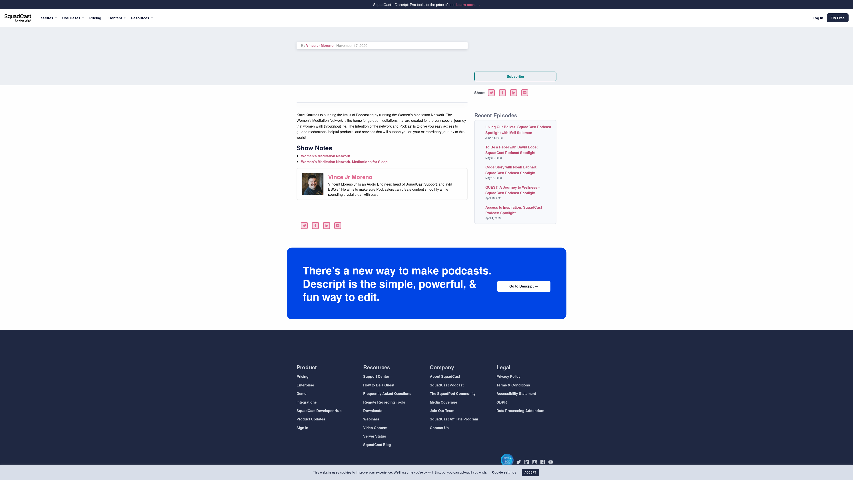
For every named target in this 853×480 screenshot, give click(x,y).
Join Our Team (442, 410)
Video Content (375, 427)
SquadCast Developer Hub (319, 410)
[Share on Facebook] (502, 92)
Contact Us (439, 427)
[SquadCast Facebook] (544, 462)
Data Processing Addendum (520, 410)
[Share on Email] (524, 92)
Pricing (95, 17)
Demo (302, 393)
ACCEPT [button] (530, 472)
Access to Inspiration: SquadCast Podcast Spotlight (513, 210)
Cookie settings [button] (504, 472)
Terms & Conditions (513, 385)
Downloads (372, 410)
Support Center (376, 376)
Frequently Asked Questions (387, 393)
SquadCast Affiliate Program (454, 419)
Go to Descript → (523, 286)
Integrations (307, 402)
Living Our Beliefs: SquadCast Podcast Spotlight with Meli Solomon (518, 129)
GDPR (501, 402)
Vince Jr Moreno (320, 45)
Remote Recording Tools (384, 402)
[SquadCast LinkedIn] (528, 462)
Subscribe (515, 76)
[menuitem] (47, 18)
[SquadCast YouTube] (552, 462)
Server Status (374, 436)
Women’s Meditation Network (325, 155)
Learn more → (468, 4)
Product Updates (311, 419)
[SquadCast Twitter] (520, 462)
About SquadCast (445, 376)
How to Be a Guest (378, 385)
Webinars (371, 419)
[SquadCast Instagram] (536, 462)
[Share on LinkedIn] (513, 92)
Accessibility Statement (516, 393)
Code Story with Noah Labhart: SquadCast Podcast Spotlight (511, 169)
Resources (140, 17)
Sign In (302, 427)
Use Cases (71, 17)
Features (45, 17)
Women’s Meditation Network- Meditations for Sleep (344, 161)
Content (115, 17)
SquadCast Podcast (447, 385)
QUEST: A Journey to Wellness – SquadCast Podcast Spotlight (512, 190)
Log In (818, 17)
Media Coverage (443, 402)
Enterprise (305, 385)
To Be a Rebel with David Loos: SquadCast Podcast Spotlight (511, 149)
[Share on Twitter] (491, 92)
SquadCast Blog (377, 444)
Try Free (838, 17)
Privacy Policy (508, 376)
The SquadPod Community (453, 393)
